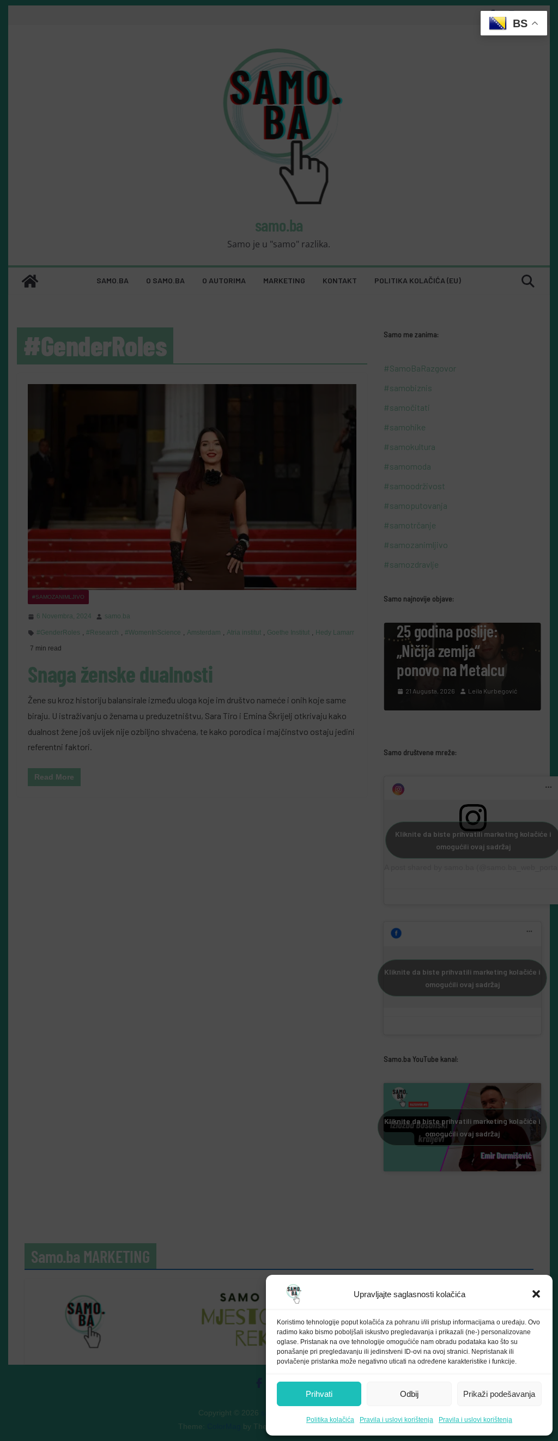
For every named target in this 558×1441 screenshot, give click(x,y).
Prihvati (319, 1394)
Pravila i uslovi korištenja (396, 1420)
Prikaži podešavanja (499, 1394)
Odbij (409, 1394)
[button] (536, 1293)
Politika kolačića (330, 1420)
